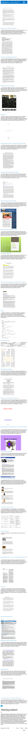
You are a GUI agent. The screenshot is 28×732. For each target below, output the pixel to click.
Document (3, 586)
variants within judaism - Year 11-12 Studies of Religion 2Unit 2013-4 (14, 558)
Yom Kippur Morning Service (6, 616)
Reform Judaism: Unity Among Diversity (8, 28)
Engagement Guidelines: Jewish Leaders (9, 640)
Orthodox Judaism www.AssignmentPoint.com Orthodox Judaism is (14, 427)
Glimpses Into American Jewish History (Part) (9, 398)
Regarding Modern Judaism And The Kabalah (10, 172)
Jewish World (3, 114)
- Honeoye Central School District (7, 507)
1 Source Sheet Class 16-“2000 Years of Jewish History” (11, 698)
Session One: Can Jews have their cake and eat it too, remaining (13, 282)
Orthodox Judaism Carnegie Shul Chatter (9, 229)
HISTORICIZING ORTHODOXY (6, 369)
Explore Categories (14, 2)
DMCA (26, 728)
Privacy (21, 728)
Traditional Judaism (4, 669)
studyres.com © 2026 (5, 728)
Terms (17, 728)
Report (24, 730)
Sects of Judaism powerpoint (6, 451)
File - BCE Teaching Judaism (6, 253)
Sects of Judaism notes (5, 340)
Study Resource (5, 2)
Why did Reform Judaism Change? (7, 85)
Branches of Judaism (5, 531)
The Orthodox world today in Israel (8, 478)
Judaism (2, 310)
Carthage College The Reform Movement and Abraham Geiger (13, 143)
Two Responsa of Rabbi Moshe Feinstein (9, 57)
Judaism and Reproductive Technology (8, 200)
